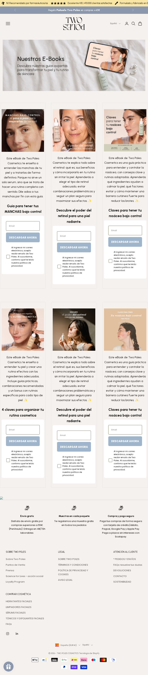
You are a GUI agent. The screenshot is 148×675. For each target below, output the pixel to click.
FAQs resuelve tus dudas (127, 565)
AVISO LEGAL (65, 580)
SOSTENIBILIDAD (122, 581)
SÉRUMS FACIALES (16, 612)
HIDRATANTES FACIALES (19, 601)
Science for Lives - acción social (24, 576)
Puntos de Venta (15, 565)
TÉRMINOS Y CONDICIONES (73, 565)
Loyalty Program (15, 581)
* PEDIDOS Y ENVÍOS (124, 559)
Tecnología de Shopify (89, 653)
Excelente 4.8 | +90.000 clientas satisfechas (90, 3)
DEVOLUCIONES (122, 570)
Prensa (10, 570)
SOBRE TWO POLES (68, 559)
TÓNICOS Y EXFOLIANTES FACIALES (25, 618)
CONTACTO (120, 576)
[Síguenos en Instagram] (7, 633)
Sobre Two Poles (15, 559)
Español (113, 23)
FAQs (9, 624)
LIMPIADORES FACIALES (18, 607)
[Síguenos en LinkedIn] (17, 633)
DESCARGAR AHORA (23, 237)
